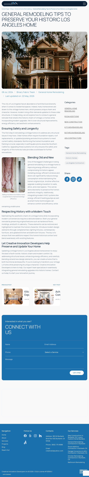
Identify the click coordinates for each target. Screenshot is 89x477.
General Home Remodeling (51, 92)
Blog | (12, 9)
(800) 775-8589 (57, 445)
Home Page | (6, 9)
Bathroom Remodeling (74, 132)
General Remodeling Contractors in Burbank (76, 443)
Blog (3, 447)
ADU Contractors (72, 138)
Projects (5, 444)
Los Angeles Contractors (75, 163)
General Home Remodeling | (23, 9)
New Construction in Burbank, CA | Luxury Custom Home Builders (76, 437)
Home (4, 435)
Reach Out (6, 450)
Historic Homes (71, 158)
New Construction (73, 122)
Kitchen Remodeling (73, 127)
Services (5, 441)
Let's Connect (7, 474)
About (4, 438)
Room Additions (71, 116)
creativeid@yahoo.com (54, 451)
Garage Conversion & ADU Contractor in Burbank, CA (77, 452)
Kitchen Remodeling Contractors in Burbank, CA (77, 457)
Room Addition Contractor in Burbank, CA (77, 447)
